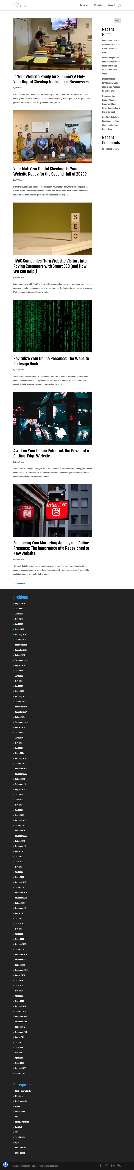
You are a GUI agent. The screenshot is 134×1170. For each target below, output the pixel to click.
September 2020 (21, 970)
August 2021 (19, 913)
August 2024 (20, 727)
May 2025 (19, 681)
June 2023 (19, 800)
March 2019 (19, 1063)
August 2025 (20, 665)
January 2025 (20, 702)
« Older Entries (19, 584)
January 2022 (20, 887)
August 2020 (20, 975)
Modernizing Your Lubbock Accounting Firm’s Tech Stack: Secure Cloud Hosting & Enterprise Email (111, 104)
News (17, 1117)
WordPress (53, 1166)
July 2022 (19, 856)
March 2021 (19, 939)
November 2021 (21, 898)
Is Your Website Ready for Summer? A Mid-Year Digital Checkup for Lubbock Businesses (51, 79)
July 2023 (19, 794)
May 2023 (19, 805)
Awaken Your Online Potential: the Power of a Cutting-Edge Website (51, 453)
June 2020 (19, 985)
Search (117, 20)
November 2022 (21, 836)
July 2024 (19, 732)
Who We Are (98, 5)
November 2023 (21, 774)
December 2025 (21, 645)
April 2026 (19, 624)
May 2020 (19, 991)
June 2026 (19, 614)
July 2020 (19, 980)
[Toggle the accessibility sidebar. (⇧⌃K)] (5, 1164)
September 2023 (21, 784)
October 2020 (20, 965)
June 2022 (19, 862)
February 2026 (20, 634)
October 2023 (20, 779)
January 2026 (20, 639)
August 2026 (20, 603)
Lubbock (18, 1106)
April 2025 (19, 686)
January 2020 (20, 1011)
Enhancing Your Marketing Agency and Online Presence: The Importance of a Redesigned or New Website (51, 548)
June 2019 (19, 1047)
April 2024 (19, 748)
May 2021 (18, 929)
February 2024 (20, 758)
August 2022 (20, 851)
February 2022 (20, 882)
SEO (16, 1132)
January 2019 (20, 1073)
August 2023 (20, 789)
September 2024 (21, 722)
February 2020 (20, 1006)
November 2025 (21, 650)
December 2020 (21, 955)
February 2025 (20, 696)
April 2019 (19, 1058)
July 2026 (19, 609)
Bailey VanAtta (19, 277)
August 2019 (19, 1037)
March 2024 (19, 753)
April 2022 (19, 872)
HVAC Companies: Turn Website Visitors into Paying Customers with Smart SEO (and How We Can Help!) (50, 266)
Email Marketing (21, 1101)
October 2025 (20, 655)
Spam (17, 1142)
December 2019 (21, 1016)
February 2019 (20, 1068)
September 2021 (21, 908)
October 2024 (20, 717)
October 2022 (20, 841)
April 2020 (19, 996)
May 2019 (18, 1053)
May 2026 (19, 619)
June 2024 (19, 738)
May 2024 (19, 743)
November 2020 (21, 960)
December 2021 (21, 892)
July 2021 (18, 918)
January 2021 (20, 949)
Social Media (20, 1137)
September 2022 (21, 846)
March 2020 (19, 1001)
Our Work (18, 1127)
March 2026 (19, 629)
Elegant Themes (30, 1166)
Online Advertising (22, 1122)
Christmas (19, 1096)
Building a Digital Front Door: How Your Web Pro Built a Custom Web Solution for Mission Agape (111, 66)
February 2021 (20, 944)
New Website (20, 1111)
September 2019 (21, 1032)
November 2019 (21, 1022)
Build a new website (23, 1091)
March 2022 (19, 877)
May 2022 (19, 867)
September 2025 (21, 660)
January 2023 (20, 825)
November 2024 (21, 712)
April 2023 (19, 810)
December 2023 (21, 769)
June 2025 (19, 676)
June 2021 (19, 923)
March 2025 (19, 691)
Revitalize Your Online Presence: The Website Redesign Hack (51, 361)
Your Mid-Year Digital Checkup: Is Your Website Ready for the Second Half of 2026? (50, 171)
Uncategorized (20, 1148)
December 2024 (21, 707)
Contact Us (111, 5)
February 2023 (20, 820)
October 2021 (20, 903)
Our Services (84, 5)
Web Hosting (20, 1153)
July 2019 (18, 1042)
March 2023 (19, 815)
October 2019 (20, 1027)
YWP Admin (18, 88)
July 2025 (19, 671)
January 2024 (20, 763)
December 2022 (21, 831)
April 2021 (19, 934)
